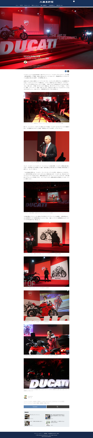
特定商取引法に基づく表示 (53, 433)
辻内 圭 (30, 62)
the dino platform (48, 436)
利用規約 (45, 433)
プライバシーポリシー (38, 433)
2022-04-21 (30, 61)
